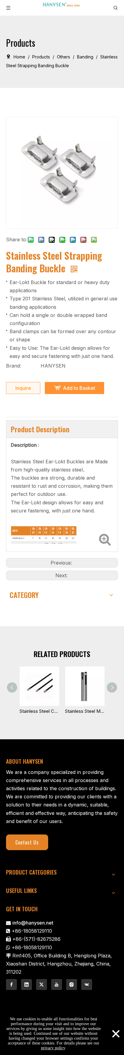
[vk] (86, 984)
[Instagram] (71, 984)
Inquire (23, 388)
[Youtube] (56, 984)
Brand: (13, 366)
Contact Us (27, 842)
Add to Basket (79, 388)
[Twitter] (41, 984)
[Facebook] (11, 984)
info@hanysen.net (32, 923)
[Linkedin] (26, 984)
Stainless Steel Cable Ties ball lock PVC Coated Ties (39, 711)
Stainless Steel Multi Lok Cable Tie (84, 711)
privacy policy (53, 1048)
